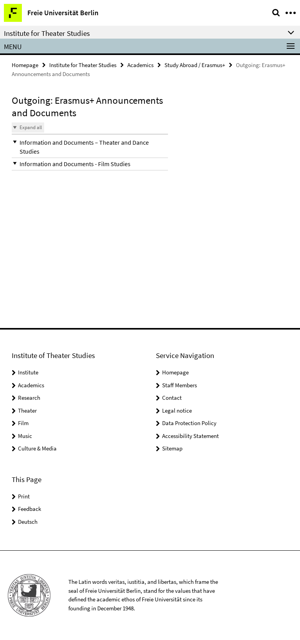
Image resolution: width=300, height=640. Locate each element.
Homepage (25, 65)
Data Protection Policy (189, 423)
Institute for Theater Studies (82, 65)
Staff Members (179, 385)
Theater (27, 410)
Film (23, 423)
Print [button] (24, 496)
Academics (140, 65)
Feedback (29, 508)
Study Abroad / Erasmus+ (194, 65)
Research (29, 397)
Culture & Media (37, 448)
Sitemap (172, 448)
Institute (28, 372)
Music (25, 436)
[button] (90, 147)
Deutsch (28, 521)
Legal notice (177, 410)
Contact (172, 397)
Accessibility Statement (190, 436)
